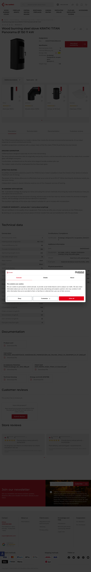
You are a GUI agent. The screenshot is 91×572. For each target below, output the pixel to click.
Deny (19, 298)
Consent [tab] (19, 277)
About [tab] (72, 277)
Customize (44, 298)
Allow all (71, 298)
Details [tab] (45, 277)
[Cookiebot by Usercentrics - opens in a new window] (76, 272)
